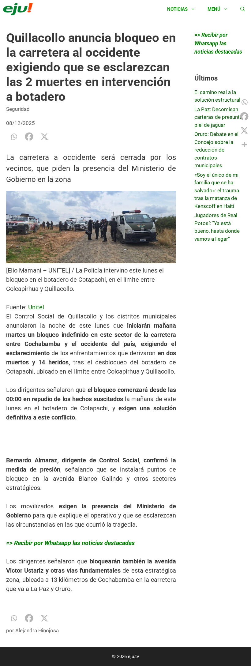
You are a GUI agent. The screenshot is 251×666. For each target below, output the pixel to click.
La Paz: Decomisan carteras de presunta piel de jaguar (218, 117)
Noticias (177, 9)
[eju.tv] (19, 9)
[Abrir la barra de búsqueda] (242, 9)
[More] (244, 144)
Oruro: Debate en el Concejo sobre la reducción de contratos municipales (216, 149)
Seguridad (18, 109)
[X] (44, 136)
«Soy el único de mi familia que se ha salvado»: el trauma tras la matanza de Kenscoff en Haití (216, 190)
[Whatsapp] (14, 136)
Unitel (36, 307)
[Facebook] (29, 136)
